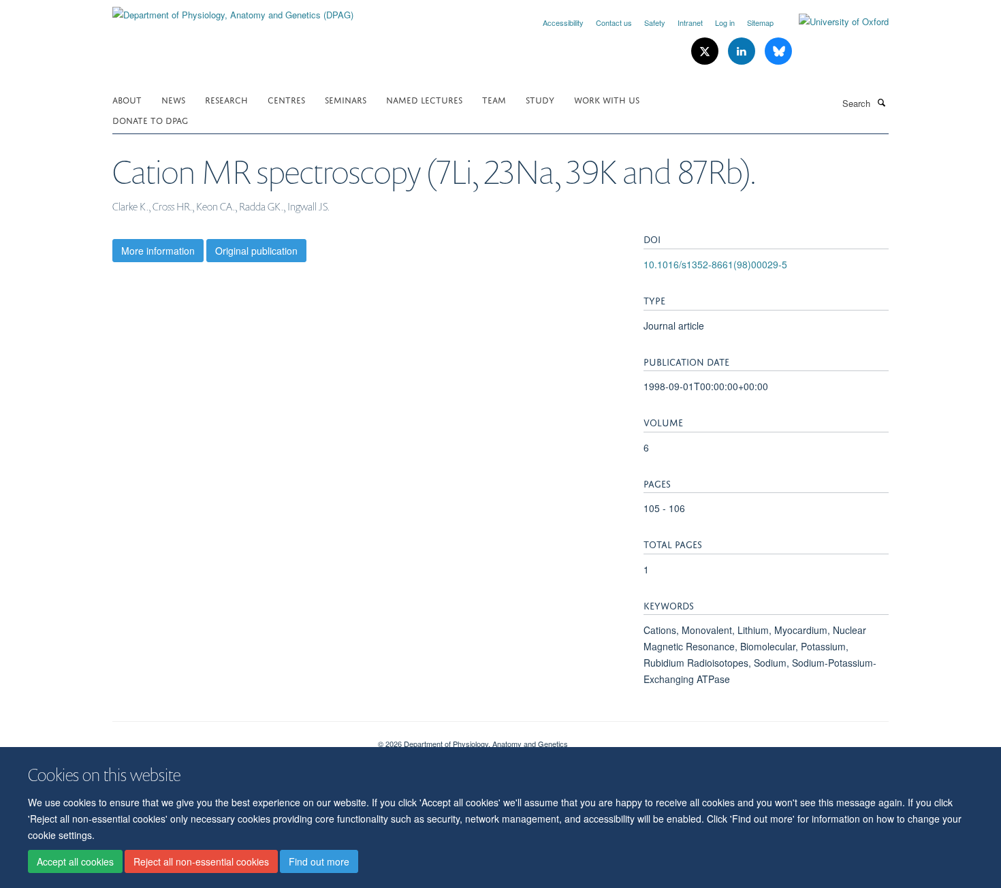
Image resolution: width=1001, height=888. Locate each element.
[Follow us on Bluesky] (778, 51)
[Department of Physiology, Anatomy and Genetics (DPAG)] (232, 9)
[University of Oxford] (833, 22)
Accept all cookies (75, 861)
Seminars (345, 99)
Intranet (690, 22)
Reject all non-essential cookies (201, 861)
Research (226, 99)
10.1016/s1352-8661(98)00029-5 (715, 264)
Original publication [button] (256, 250)
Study (540, 99)
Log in (725, 22)
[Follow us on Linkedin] (743, 51)
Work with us (606, 99)
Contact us (614, 22)
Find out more (319, 861)
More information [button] (158, 250)
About (127, 99)
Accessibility (563, 22)
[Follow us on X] (706, 51)
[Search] (881, 102)
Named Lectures (424, 99)
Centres (286, 99)
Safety (654, 22)
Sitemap (760, 22)
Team (494, 99)
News (173, 99)
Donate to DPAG (150, 119)
